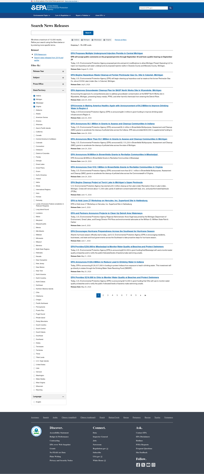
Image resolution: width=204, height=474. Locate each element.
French (102, 417)
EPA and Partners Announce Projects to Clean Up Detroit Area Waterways (106, 213)
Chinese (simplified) (69, 417)
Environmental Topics (41, 15)
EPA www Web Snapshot (60, 445)
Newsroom (97, 445)
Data (95, 433)
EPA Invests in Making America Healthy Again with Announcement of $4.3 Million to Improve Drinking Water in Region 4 (119, 107)
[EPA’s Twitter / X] (143, 465)
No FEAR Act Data (58, 452)
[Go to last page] (145, 295)
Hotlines (139, 441)
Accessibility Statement (59, 433)
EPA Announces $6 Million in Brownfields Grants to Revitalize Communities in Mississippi (115, 154)
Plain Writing (55, 456)
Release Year (38, 71)
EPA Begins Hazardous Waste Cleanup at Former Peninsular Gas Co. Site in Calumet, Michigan (117, 75)
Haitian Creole (114, 417)
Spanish (46, 417)
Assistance (35, 417)
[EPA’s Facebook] (138, 465)
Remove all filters (120, 39)
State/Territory (39, 90)
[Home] (49, 7)
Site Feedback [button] (141, 452)
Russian (147, 417)
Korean (126, 417)
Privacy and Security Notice (61, 460)
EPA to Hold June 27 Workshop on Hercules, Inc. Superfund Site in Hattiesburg (109, 201)
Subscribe (97, 452)
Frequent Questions (144, 448)
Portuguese (137, 417)
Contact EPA (141, 433)
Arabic (55, 417)
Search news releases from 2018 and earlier (48, 59)
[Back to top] (198, 468)
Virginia (108, 39)
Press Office (38, 84)
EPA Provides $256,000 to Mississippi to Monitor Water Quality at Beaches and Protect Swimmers (117, 247)
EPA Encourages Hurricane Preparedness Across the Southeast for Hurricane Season (113, 231)
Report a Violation (82, 15)
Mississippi (97, 39)
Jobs (95, 441)
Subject (36, 78)
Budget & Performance (59, 437)
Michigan (86, 39)
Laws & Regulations (62, 15)
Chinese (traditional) (88, 417)
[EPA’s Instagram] (153, 465)
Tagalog (157, 417)
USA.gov (96, 456)
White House (98, 460)
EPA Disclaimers (143, 437)
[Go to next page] (140, 295)
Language (37, 397)
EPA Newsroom (40, 55)
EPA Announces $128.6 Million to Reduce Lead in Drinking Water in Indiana (107, 262)
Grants (52, 448)
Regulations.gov (99, 448)
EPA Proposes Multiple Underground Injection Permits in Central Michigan (107, 53)
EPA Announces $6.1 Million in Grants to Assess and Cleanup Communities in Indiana (113, 124)
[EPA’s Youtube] (148, 465)
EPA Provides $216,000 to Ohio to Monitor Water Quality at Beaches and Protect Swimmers (115, 277)
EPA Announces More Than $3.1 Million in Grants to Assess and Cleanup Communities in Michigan (119, 139)
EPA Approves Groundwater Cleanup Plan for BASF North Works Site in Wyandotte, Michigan (116, 90)
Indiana (76, 39)
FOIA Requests (142, 445)
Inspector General (100, 437)
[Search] (170, 8)
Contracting (55, 441)
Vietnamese (168, 417)
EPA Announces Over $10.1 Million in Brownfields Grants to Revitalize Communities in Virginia (117, 167)
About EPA (99, 15)
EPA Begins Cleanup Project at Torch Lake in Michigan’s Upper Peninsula (107, 182)
